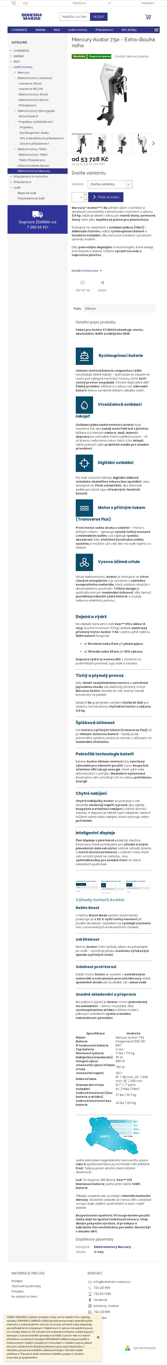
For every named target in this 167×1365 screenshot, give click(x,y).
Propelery (26, 127)
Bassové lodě (27, 193)
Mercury (23, 72)
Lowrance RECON (31, 89)
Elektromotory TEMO (32, 149)
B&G (17, 61)
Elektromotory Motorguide (36, 111)
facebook (100, 1300)
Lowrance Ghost (30, 84)
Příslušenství (27, 105)
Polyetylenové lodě (31, 198)
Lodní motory (23, 67)
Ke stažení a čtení (24, 1297)
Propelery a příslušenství (36, 122)
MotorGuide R (28, 116)
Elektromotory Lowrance (35, 78)
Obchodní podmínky (26, 1286)
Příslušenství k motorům (31, 176)
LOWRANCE (21, 51)
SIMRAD (19, 56)
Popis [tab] (77, 308)
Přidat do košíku (108, 197)
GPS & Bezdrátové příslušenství (42, 138)
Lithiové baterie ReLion (33, 166)
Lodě (17, 188)
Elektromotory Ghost (33, 94)
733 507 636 (102, 1294)
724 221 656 (102, 1288)
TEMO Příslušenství (32, 160)
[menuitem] (19, 30)
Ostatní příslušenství (34, 144)
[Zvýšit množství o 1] (86, 194)
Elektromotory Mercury (34, 171)
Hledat (98, 16)
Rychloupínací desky (34, 133)
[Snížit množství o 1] (86, 199)
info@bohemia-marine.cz (112, 1282)
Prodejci (79, 3)
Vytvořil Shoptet (144, 1348)
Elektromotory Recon (33, 100)
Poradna (17, 1291)
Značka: (132, 56)
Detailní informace (85, 271)
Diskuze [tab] (90, 308)
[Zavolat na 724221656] (18, 3)
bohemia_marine (106, 1306)
